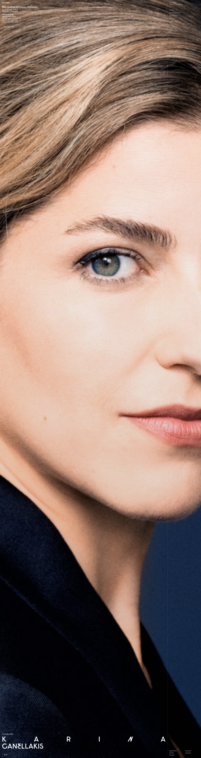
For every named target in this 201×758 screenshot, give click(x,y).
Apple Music (173, 751)
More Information (9, 27)
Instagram (188, 753)
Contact (173, 21)
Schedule (173, 16)
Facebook (188, 751)
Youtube (171, 755)
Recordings (175, 13)
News (171, 10)
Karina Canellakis (174, 4)
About (172, 18)
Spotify (171, 753)
